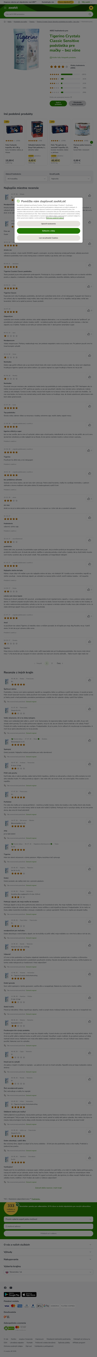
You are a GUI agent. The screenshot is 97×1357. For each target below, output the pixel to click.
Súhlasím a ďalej (48, 231)
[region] (49, 220)
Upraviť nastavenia (48, 224)
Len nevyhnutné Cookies (48, 238)
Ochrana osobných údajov (55, 218)
